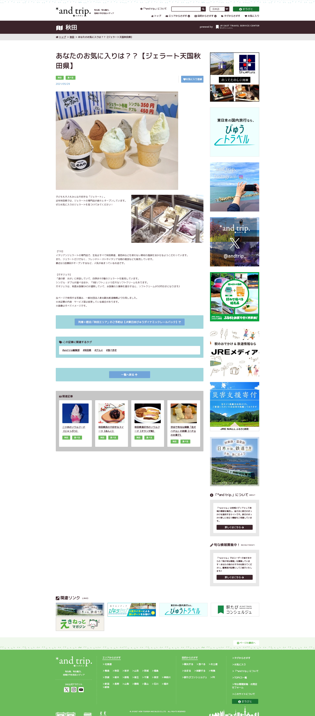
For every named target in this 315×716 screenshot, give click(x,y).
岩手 (126, 670)
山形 (136, 670)
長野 (117, 683)
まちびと (247, 9)
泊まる (187, 670)
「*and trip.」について (154, 8)
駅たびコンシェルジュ (195, 677)
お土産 (214, 664)
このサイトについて (244, 694)
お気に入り (253, 15)
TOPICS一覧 (240, 677)
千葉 (146, 677)
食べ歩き (112, 350)
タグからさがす (232, 15)
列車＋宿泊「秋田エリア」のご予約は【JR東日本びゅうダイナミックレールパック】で (129, 322)
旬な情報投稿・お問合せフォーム (244, 686)
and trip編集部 (72, 350)
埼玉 (136, 677)
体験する (200, 670)
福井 (166, 683)
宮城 (146, 670)
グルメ (99, 350)
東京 (156, 677)
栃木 (117, 677)
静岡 (136, 683)
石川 (156, 683)
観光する (188, 664)
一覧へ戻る (127, 374)
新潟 (107, 683)
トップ (157, 15)
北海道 (108, 664)
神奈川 (167, 677)
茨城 (107, 677)
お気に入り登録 (194, 79)
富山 (146, 683)
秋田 (72, 37)
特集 (213, 670)
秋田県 (87, 350)
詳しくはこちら (233, 527)
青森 (107, 670)
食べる (202, 664)
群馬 (126, 677)
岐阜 (107, 687)
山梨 (126, 683)
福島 (156, 670)
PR (213, 677)
